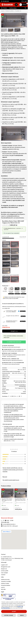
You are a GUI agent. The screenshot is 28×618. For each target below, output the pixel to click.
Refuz (22, 615)
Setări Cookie (8, 615)
